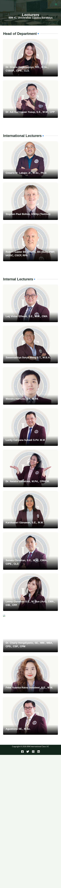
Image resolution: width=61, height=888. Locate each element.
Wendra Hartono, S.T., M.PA (22, 398)
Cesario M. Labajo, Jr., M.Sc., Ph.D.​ (26, 173)
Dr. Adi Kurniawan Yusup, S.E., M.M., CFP (30, 112)
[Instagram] (33, 751)
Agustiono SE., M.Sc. (18, 729)
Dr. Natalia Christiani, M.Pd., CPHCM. (28, 481)
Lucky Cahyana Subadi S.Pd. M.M (25, 440)
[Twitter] (27, 751)
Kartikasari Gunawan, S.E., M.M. (25, 522)
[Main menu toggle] (55, 4)
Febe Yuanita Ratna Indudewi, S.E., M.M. (29, 687)
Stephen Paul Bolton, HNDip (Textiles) (28, 214)
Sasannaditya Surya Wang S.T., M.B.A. (28, 357)
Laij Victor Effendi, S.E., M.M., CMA (26, 316)
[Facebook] (22, 751)
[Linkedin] (38, 751)
